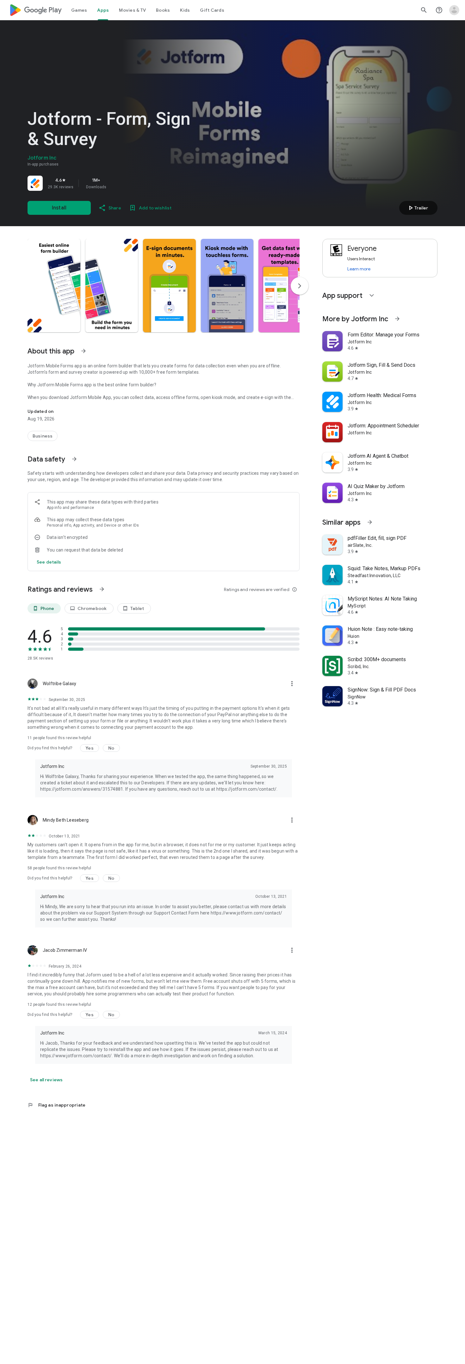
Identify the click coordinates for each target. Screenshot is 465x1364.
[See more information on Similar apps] (369, 522)
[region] (116, 183)
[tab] (79, 10)
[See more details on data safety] (49, 562)
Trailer (417, 208)
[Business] (43, 436)
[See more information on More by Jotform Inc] (397, 318)
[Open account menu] (454, 10)
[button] (54, 285)
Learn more (358, 269)
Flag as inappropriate (56, 1105)
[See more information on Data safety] (74, 459)
